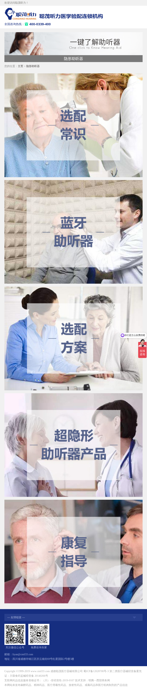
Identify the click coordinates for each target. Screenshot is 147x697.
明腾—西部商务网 (99, 680)
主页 (20, 66)
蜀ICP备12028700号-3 (96, 671)
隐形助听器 (33, 66)
